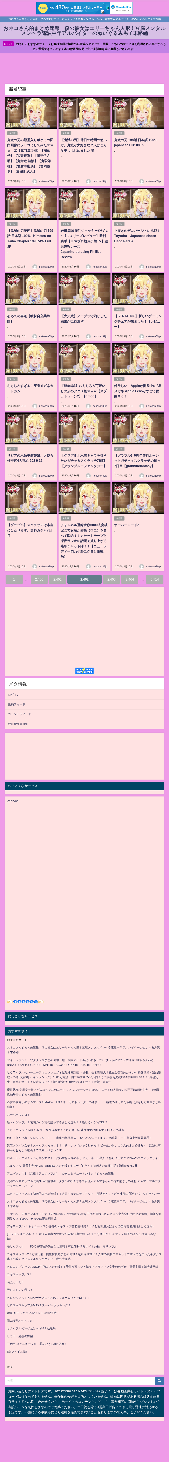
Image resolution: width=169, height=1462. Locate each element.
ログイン (14, 694)
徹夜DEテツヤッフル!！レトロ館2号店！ (33, 1312)
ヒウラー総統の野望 (20, 1336)
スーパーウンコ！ (18, 1114)
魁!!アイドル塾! (17, 1351)
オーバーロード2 (126, 525)
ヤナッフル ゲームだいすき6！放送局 (31, 1328)
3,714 (155, 579)
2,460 (39, 579)
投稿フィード (16, 704)
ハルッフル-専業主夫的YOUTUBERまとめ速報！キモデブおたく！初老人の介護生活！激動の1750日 (72, 1165)
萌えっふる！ (15, 1282)
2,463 (111, 579)
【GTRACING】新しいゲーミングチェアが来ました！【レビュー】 (138, 321)
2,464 (130, 579)
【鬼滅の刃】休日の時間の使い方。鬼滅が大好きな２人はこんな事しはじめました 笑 (84, 145)
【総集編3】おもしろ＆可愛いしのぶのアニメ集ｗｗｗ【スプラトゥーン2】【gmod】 (84, 391)
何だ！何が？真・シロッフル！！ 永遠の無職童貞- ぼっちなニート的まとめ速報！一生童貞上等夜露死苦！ (79, 1137)
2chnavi (13, 801)
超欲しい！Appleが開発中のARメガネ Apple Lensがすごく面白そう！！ (137, 391)
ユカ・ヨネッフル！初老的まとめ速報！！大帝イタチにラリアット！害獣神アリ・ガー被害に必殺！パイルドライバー (83, 1193)
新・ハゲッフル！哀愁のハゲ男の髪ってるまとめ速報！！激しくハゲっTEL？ (57, 1122)
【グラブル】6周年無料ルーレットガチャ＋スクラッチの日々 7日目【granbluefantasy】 (137, 461)
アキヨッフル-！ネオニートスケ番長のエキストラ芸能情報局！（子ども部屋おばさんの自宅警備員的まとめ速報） (81, 1226)
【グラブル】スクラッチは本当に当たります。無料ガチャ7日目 (30, 530)
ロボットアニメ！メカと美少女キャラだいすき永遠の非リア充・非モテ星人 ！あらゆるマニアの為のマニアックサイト (84, 1158)
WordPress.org (18, 723)
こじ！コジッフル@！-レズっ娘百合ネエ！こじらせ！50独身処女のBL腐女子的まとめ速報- (66, 1130)
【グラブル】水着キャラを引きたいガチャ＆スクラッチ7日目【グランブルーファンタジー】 (84, 461)
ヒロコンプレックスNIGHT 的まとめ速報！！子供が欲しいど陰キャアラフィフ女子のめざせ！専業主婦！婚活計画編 (82, 1266)
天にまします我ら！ (20, 1289)
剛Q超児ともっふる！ (21, 1320)
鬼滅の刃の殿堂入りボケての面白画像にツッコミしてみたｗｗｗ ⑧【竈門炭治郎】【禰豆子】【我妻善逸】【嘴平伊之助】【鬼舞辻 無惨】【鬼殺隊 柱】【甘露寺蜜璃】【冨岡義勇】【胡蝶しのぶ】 (30, 155)
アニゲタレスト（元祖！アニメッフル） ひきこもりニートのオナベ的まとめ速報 (60, 1173)
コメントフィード (19, 714)
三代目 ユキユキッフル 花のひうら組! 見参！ (37, 1343)
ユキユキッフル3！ (19, 1274)
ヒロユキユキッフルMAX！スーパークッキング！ (39, 1305)
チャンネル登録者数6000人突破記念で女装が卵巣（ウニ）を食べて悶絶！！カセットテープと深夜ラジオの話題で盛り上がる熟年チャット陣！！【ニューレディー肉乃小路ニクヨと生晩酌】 (84, 540)
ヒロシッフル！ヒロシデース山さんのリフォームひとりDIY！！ (48, 1297)
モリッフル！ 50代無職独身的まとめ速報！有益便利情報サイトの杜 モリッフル (62, 1246)
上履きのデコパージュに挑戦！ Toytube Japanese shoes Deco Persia (139, 236)
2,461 (57, 579)
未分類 (12, 133)
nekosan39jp (46, 181)
